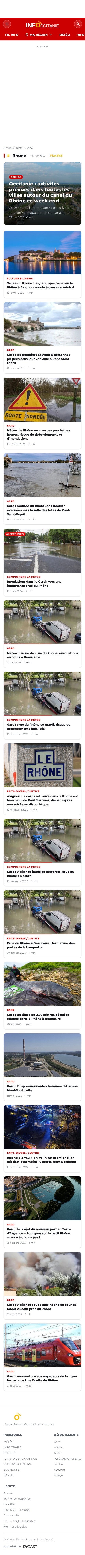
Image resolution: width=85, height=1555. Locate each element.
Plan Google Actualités (19, 1521)
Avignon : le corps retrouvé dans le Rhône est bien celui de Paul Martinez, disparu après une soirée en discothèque (42, 800)
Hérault (59, 1447)
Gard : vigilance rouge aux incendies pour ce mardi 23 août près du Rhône (41, 1307)
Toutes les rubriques (17, 1499)
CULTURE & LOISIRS (17, 1464)
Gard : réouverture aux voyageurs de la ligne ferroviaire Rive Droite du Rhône (42, 1378)
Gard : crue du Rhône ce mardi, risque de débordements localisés (38, 727)
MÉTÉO (64, 35)
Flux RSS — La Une (16, 1510)
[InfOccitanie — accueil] (42, 24)
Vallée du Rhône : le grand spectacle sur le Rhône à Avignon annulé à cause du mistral (40, 285)
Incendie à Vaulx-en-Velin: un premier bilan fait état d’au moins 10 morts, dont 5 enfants (41, 1160)
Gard (57, 1442)
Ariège (58, 1475)
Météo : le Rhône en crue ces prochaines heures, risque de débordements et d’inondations (38, 434)
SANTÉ (8, 1475)
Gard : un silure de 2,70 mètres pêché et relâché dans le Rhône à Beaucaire (38, 1017)
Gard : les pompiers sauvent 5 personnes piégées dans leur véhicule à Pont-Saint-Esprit (38, 359)
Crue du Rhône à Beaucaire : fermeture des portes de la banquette (41, 945)
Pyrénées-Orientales (67, 1458)
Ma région (39, 34)
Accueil (8, 147)
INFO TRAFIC (13, 1447)
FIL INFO (11, 35)
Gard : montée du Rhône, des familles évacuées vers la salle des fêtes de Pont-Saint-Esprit (38, 510)
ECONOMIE (11, 1469)
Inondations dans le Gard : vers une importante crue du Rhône (34, 584)
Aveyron (59, 1469)
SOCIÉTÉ (10, 1453)
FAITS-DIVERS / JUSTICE (20, 1458)
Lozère (58, 1464)
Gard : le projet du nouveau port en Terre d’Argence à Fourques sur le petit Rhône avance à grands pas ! (39, 1233)
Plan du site (12, 1515)
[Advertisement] (42, 92)
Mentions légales (15, 1526)
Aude (57, 1453)
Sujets (18, 147)
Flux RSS (56, 155)
